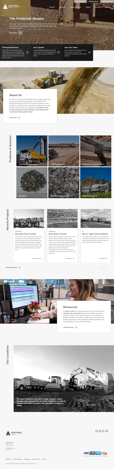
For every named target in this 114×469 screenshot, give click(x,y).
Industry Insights (17, 459)
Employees (27, 459)
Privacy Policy (33, 463)
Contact (44, 459)
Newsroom (8, 459)
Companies (62, 7)
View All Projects (11, 267)
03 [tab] (61, 39)
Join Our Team (80, 1)
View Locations (91, 405)
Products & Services (75, 7)
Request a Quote (93, 1)
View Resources (68, 327)
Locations (108, 7)
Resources (98, 7)
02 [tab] (57, 39)
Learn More (13, 117)
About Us (52, 7)
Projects (88, 7)
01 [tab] (52, 39)
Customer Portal (107, 1)
